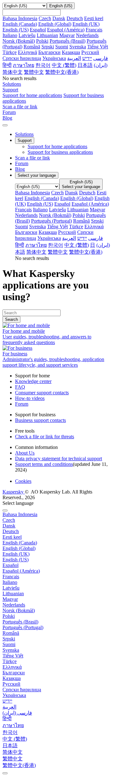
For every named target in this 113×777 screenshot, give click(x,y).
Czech (45, 18)
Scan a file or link (32, 157)
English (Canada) (20, 24)
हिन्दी (7, 65)
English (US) (16, 29)
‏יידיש (87, 58)
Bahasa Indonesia (20, 18)
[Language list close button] (5, 510)
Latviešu (27, 35)
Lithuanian (47, 35)
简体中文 (13, 72)
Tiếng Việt (97, 46)
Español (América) (65, 29)
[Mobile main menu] (5, 125)
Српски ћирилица (22, 58)
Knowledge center (33, 381)
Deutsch (75, 18)
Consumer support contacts (42, 392)
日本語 (85, 65)
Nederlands (87, 35)
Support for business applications (60, 152)
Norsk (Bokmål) (19, 41)
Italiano (10, 35)
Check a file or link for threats (44, 436)
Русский (90, 52)
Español (38, 29)
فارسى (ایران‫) (17, 712)
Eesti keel (93, 18)
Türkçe (10, 52)
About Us (25, 453)
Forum (21, 163)
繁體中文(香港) (61, 72)
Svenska (77, 46)
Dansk (58, 18)
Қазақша (71, 52)
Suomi (61, 46)
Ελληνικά (27, 52)
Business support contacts (40, 420)
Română (32, 46)
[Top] (5, 773)
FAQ (20, 387)
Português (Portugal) (51, 221)
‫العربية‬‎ (74, 58)
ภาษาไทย (23, 65)
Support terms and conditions (44, 464)
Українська (54, 58)
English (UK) (86, 24)
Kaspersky (14, 491)
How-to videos (30, 398)
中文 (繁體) (64, 65)
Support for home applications (32, 95)
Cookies (23, 481)
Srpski (47, 46)
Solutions (24, 134)
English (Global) (54, 24)
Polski (42, 41)
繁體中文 (34, 72)
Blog (20, 169)
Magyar (67, 35)
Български (49, 52)
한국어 (43, 65)
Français (94, 29)
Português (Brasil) (67, 41)
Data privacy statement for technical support (58, 458)
